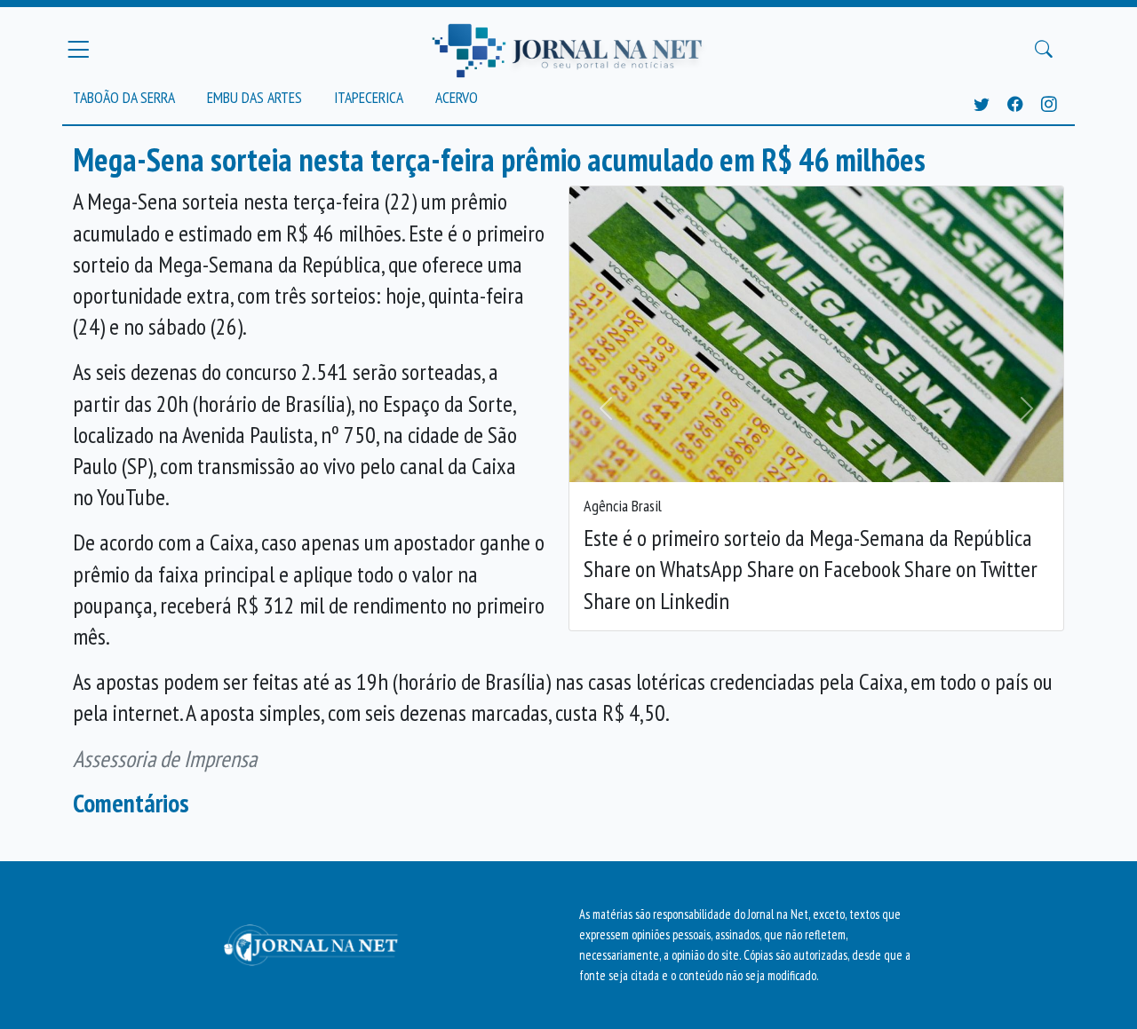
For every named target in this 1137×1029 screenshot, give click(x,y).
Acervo (456, 97)
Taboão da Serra (124, 97)
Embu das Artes (254, 97)
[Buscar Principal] (1043, 49)
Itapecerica (368, 97)
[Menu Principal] (78, 49)
